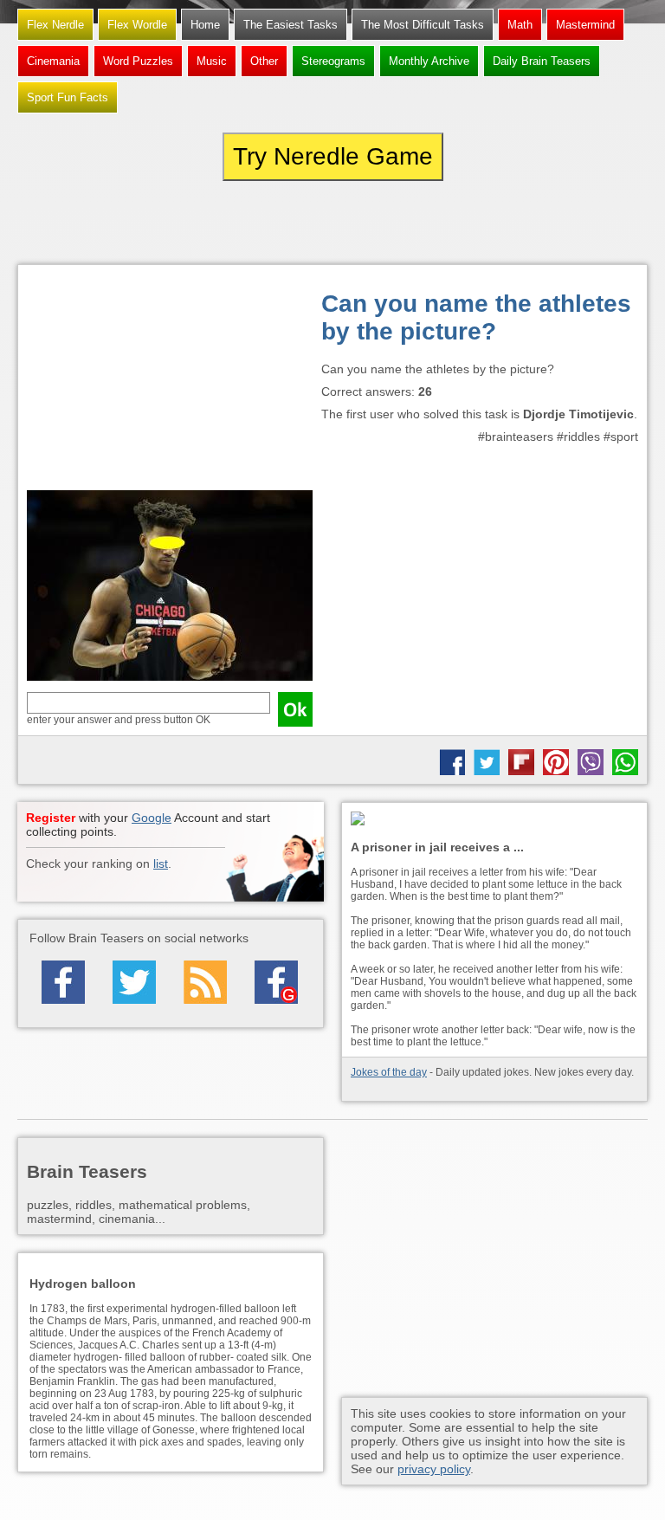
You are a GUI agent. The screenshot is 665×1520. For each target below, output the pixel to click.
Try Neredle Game (333, 156)
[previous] (112, 222)
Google (151, 818)
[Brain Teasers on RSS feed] (205, 982)
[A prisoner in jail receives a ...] (494, 820)
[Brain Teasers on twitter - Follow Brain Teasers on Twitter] (134, 982)
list (160, 863)
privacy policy (433, 1469)
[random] (332, 222)
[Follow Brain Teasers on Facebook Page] (63, 982)
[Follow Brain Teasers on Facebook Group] (276, 982)
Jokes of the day (389, 1072)
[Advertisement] (170, 382)
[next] (552, 222)
